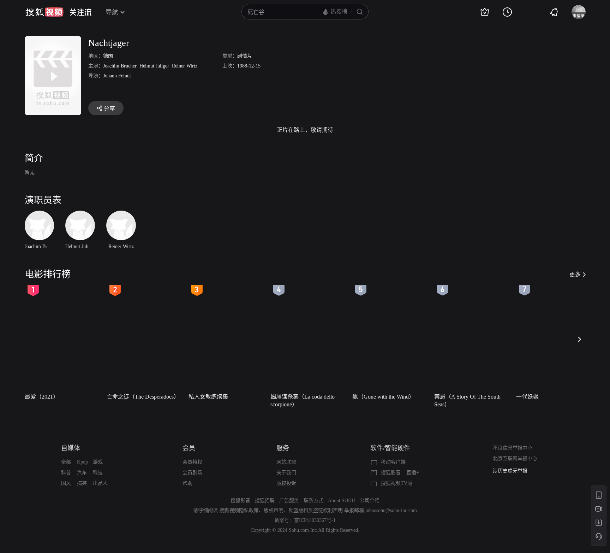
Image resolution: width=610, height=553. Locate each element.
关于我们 (286, 472)
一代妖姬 (527, 397)
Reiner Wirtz (184, 66)
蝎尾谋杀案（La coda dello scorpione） (302, 400)
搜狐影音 (391, 472)
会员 (189, 448)
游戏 (98, 462)
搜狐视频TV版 (396, 483)
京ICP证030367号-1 (315, 520)
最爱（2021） (42, 397)
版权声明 (273, 510)
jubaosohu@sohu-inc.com (391, 510)
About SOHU (341, 500)
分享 (109, 109)
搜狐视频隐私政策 (239, 510)
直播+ (412, 472)
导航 (112, 12)
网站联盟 (286, 462)
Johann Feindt (117, 75)
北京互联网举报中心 (515, 458)
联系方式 (313, 500)
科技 (98, 472)
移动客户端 (393, 462)
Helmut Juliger (154, 66)
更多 (575, 274)
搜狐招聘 (265, 500)
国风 (66, 483)
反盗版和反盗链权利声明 (315, 510)
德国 (108, 56)
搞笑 (82, 483)
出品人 (100, 483)
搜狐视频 (44, 12)
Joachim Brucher (120, 66)
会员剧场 (192, 472)
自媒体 (70, 448)
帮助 (187, 483)
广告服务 (289, 500)
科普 (66, 472)
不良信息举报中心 (512, 448)
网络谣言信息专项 (512, 471)
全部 (66, 462)
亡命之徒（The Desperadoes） (143, 397)
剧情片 (244, 56)
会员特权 (192, 462)
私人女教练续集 (208, 397)
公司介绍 (369, 500)
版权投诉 (286, 483)
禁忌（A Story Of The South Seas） (467, 400)
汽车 (82, 472)
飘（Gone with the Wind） (383, 397)
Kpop (82, 462)
